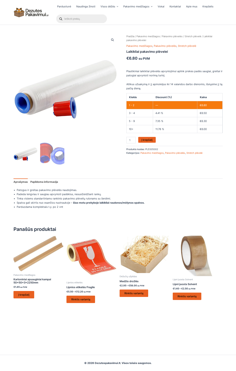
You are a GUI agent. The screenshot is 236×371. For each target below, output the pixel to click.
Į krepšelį (147, 139)
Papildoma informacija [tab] (44, 181)
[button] (116, 6)
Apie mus (191, 6)
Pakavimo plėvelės (172, 36)
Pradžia (130, 36)
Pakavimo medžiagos (136, 6)
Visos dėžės (108, 6)
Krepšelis (207, 6)
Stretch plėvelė (193, 36)
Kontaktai (175, 6)
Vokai (161, 6)
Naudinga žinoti (85, 6)
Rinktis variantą (80, 299)
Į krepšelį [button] (23, 294)
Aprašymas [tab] (20, 181)
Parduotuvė (64, 6)
